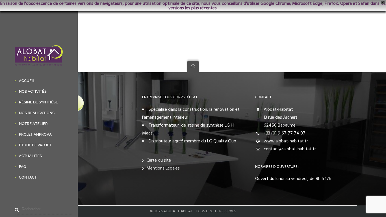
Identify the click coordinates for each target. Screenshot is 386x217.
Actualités (30, 156)
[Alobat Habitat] (39, 61)
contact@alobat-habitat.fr (290, 149)
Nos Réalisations (37, 113)
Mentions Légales (163, 168)
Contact (28, 177)
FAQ (22, 166)
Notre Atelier (33, 123)
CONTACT (263, 97)
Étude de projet (35, 145)
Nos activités (33, 91)
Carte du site (158, 160)
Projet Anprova (35, 134)
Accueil (27, 81)
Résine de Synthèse (38, 102)
